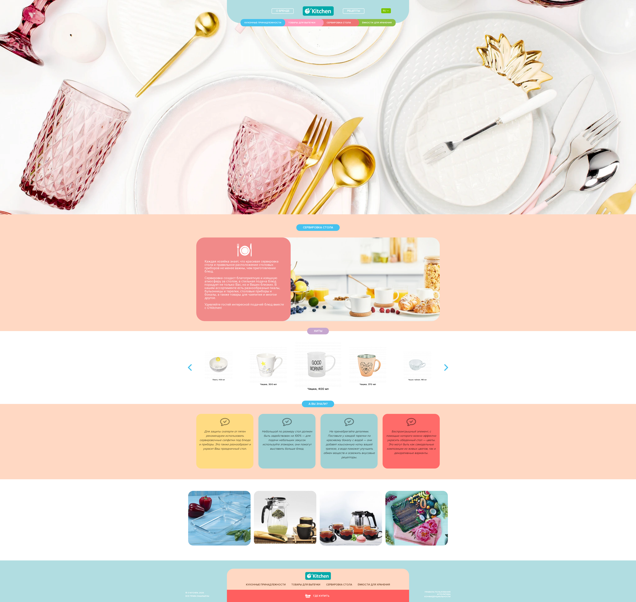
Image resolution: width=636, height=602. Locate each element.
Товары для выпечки (301, 23)
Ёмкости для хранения (377, 23)
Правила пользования (437, 592)
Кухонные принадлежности (262, 23)
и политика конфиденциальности (437, 595)
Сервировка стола (339, 23)
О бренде (282, 11)
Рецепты (353, 11)
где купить (321, 596)
